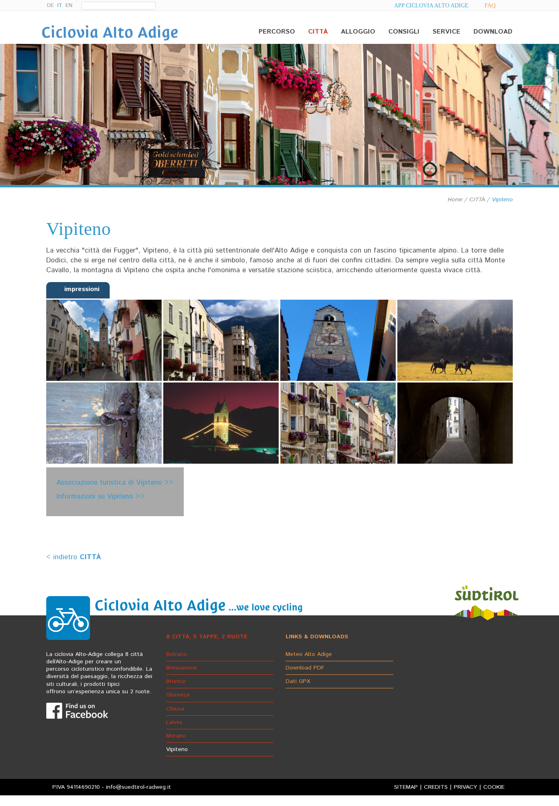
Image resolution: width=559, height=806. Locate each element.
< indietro (73, 557)
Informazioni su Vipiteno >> (100, 496)
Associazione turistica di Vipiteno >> (115, 482)
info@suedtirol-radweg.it (138, 787)
